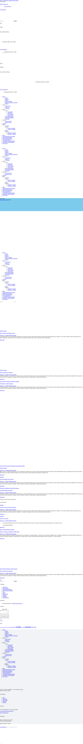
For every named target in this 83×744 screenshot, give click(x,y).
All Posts (4, 199)
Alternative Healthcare (10, 381)
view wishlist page (4, 89)
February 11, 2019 (4, 509)
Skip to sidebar (9, 0)
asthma (6, 627)
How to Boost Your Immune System (7, 333)
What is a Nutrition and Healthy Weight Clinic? (9, 531)
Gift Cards (5, 698)
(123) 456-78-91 (10, 711)
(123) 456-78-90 (3, 711)
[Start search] (14, 301)
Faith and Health (3, 468)
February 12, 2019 (4, 335)
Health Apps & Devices (17, 603)
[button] (41, 63)
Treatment (5, 596)
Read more (2, 340)
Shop (4, 697)
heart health (23, 627)
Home (1, 199)
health (18, 627)
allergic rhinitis (2, 627)
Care (4, 591)
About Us (5, 701)
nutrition (28, 627)
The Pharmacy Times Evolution (6, 383)
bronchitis (8, 627)
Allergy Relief (3, 381)
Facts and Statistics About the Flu (7, 479)
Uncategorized (6, 597)
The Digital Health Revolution (6, 490)
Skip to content (3, 0)
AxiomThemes (3, 727)
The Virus (34, 627)
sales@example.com (4, 712)
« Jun (1, 620)
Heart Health (18, 465)
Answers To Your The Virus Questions (8, 507)
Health (1, 331)
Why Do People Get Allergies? (6, 372)
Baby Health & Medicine (5, 529)
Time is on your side (4, 518)
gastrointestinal (13, 627)
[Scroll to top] (0, 743)
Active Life (5, 587)
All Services (5, 700)
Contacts (4, 702)
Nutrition (5, 331)
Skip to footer (15, 0)
